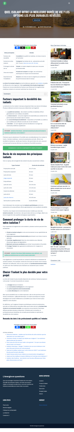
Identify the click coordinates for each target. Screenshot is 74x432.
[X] (22, 47)
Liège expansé (8, 178)
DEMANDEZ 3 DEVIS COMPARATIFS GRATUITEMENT (25, 148)
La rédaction (6, 412)
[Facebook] (17, 47)
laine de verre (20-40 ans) (30, 63)
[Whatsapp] (27, 47)
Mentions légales (7, 407)
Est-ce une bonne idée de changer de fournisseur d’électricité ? (58, 126)
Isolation (37, 20)
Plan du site (6, 405)
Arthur (48, 27)
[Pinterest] (33, 47)
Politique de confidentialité (9, 410)
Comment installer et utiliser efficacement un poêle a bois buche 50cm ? (59, 63)
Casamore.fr (6, 415)
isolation (40, 83)
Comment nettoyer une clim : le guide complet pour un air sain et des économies (61, 188)
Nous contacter (43, 405)
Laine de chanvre (8, 197)
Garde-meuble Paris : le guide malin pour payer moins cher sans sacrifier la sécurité (61, 167)
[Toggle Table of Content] (44, 94)
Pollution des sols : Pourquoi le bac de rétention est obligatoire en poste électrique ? (60, 85)
